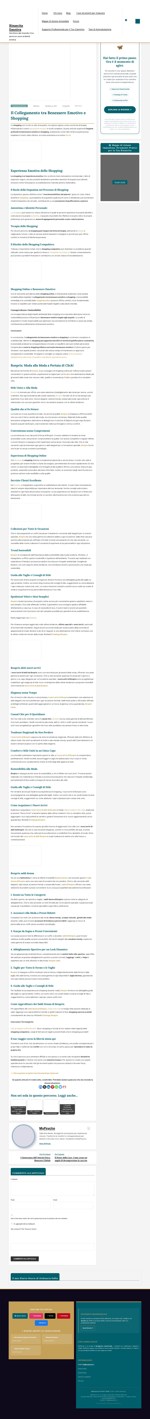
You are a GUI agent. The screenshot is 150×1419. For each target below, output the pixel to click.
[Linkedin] (48, 1087)
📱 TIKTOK (50, 1316)
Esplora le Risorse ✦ (120, 110)
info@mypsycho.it (88, 1364)
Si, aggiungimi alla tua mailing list (24, 1224)
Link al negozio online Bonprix (23, 1028)
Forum (76, 21)
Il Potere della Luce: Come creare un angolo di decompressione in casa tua (71, 1159)
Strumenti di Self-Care (19, 106)
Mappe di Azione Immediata (55, 21)
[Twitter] (60, 1087)
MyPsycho (36, 106)
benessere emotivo (38, 129)
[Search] (128, 21)
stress (80, 231)
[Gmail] (64, 1087)
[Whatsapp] (56, 1087)
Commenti (14, 1179)
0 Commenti (66, 106)
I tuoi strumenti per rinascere (90, 13)
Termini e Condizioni (84, 1377)
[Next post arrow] (93, 1157)
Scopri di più (119, 182)
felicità (68, 135)
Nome (13, 1200)
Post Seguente (59, 1154)
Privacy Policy (82, 1368)
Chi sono (57, 13)
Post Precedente (45, 1154)
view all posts (45, 1144)
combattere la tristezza (59, 252)
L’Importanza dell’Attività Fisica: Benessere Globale (36, 1159)
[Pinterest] (52, 1087)
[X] (44, 1087)
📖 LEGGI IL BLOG (20, 1316)
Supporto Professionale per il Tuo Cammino (63, 29)
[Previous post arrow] (11, 1157)
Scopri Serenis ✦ (88, 1328)
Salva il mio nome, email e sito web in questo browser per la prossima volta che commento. (39, 1218)
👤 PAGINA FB (41, 1323)
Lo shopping (16, 213)
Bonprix (14, 392)
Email (55, 1200)
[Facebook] (40, 1087)
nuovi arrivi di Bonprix (58, 697)
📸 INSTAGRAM (36, 1316)
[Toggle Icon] (137, 21)
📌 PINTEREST (63, 1316)
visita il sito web (54, 1009)
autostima (35, 216)
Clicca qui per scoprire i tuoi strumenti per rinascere (35, 1073)
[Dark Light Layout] (132, 21)
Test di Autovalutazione (99, 29)
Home (45, 13)
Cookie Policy (82, 1373)
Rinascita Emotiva (16, 27)
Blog (68, 13)
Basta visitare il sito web (74, 810)
